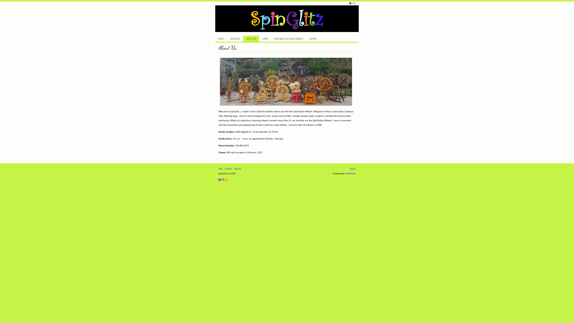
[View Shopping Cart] (350, 3)
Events (313, 39)
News (221, 39)
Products (235, 39)
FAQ (220, 169)
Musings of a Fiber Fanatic (288, 39)
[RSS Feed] (226, 178)
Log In (352, 169)
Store (265, 39)
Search (237, 169)
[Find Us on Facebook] (220, 178)
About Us (251, 39)
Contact (228, 169)
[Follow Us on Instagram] (223, 178)
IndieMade (350, 174)
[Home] (287, 18)
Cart (354, 3)
